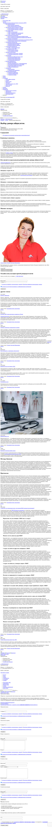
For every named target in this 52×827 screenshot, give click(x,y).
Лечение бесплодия (5, 316)
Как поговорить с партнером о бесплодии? (10, 350)
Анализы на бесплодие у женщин (15, 53)
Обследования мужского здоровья (15, 28)
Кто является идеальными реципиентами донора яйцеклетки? (16, 135)
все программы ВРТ (10, 97)
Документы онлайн (5, 672)
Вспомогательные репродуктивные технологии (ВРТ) (15, 22)
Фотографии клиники (10, 79)
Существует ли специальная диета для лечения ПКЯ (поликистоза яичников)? (17, 508)
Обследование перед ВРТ (11, 48)
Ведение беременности (11, 61)
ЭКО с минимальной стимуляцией (15, 33)
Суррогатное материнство (11, 46)
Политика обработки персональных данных (32, 284)
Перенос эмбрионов (5, 295)
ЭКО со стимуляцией (12, 31)
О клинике (5, 78)
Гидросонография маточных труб (15, 56)
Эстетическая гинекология (14, 60)
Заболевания (8, 91)
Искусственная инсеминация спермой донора (18, 36)
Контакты (5, 88)
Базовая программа (12, 62)
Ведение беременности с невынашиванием (17, 63)
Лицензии (8, 82)
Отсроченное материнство (11, 42)
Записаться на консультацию (6, 269)
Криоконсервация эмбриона (14, 45)
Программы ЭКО (7, 20)
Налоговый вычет (9, 94)
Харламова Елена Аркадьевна (13, 308)
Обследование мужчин (13, 51)
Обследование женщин (13, 49)
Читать (2, 309)
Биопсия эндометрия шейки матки (8, 450)
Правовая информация (10, 92)
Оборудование (9, 84)
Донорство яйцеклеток (13, 73)
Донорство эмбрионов (13, 72)
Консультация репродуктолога (14, 26)
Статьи (4, 685)
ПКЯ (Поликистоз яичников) (17, 510)
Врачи (4, 77)
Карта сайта (5, 688)
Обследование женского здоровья (15, 29)
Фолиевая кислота (4, 381)
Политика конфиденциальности (7, 702)
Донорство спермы (12, 74)
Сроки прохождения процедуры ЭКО (9, 639)
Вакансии (8, 86)
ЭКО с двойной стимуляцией (14, 34)
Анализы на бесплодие (11, 52)
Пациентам (5, 89)
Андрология (8, 68)
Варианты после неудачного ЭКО (8, 366)
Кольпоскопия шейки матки (14, 57)
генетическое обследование (26, 175)
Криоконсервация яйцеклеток (14, 43)
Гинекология (8, 55)
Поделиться (3, 127)
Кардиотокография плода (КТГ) (15, 65)
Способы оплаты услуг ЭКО (12, 83)
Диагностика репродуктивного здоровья (14, 27)
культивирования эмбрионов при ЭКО (12, 454)
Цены (4, 75)
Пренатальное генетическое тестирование (17, 40)
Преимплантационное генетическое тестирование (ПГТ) (20, 39)
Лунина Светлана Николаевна (10, 262)
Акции (4, 87)
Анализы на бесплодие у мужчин (15, 54)
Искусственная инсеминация (12, 35)
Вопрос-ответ (8, 81)
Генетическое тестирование (12, 38)
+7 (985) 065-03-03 (4, 13)
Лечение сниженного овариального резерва (10, 327)
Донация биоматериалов (11, 71)
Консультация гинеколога (13, 25)
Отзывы (7, 80)
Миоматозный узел (5, 436)
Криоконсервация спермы (13, 44)
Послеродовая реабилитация (14, 59)
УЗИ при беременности (13, 66)
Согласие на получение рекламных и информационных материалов (16, 286)
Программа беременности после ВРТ (16, 64)
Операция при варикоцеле (14, 70)
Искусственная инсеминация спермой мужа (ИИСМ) (19, 37)
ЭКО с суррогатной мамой (14, 47)
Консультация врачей (10, 24)
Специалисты (6, 678)
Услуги (4, 21)
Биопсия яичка (11, 69)
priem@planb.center (5, 654)
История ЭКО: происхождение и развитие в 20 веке (12, 314)
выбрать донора (9, 152)
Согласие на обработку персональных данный (12, 284)
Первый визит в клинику (11, 90)
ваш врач (49, 342)
